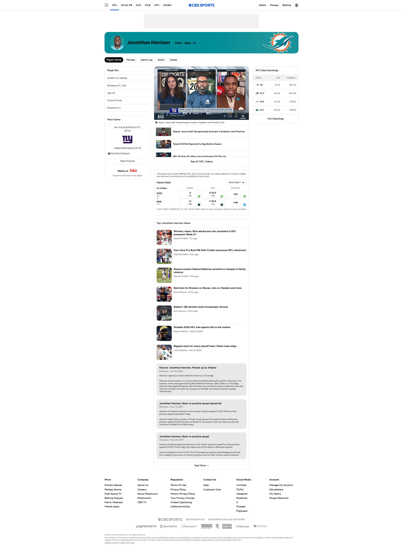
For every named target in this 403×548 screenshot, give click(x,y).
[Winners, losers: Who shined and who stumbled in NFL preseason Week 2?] (164, 237)
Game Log (146, 59)
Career (173, 59)
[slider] (201, 111)
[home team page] (127, 139)
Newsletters (276, 489)
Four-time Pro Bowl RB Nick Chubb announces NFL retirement (210, 250)
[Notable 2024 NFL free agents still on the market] (164, 333)
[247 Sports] (146, 525)
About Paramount (147, 493)
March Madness (114, 502)
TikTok (240, 489)
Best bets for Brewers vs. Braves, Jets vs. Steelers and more (208, 288)
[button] (106, 5)
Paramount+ (144, 498)
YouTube (241, 485)
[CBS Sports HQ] (195, 519)
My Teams (275, 493)
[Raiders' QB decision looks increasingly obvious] (164, 313)
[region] (201, 93)
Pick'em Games (113, 485)
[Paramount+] (189, 525)
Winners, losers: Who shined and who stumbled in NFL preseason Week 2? (205, 233)
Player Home (114, 59)
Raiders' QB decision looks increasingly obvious (201, 306)
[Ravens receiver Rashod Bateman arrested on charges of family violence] (164, 275)
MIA (262, 101)
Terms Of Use (178, 485)
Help (206, 485)
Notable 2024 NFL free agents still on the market (202, 327)
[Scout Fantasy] (243, 526)
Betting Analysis (114, 498)
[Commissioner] (210, 525)
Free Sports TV (113, 493)
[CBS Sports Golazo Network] (226, 519)
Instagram (242, 493)
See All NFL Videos (201, 161)
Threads (240, 506)
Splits (161, 59)
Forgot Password (278, 498)
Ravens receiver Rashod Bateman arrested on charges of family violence (210, 271)
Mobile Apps (112, 506)
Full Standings (276, 118)
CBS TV (141, 502)
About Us (142, 485)
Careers (141, 489)
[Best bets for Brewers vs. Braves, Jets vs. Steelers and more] (164, 294)
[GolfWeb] (260, 526)
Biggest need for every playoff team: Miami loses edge (205, 346)
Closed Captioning (181, 499)
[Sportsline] (168, 525)
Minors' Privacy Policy (182, 493)
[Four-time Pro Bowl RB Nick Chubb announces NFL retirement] (164, 256)
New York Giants (124, 148)
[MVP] (227, 525)
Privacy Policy (178, 489)
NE (261, 85)
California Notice (180, 503)
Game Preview (127, 161)
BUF (262, 93)
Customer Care (212, 489)
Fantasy (131, 59)
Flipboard (241, 511)
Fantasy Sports (113, 489)
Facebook (241, 498)
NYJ (262, 110)
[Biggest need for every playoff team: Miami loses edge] (164, 352)
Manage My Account (281, 485)
